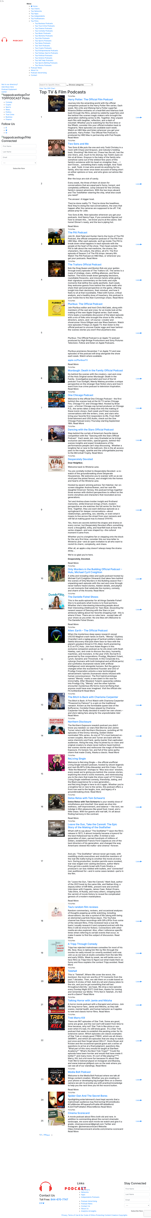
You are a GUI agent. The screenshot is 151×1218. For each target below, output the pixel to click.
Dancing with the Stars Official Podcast (91, 429)
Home (83, 1187)
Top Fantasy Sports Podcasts (46, 53)
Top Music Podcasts (43, 33)
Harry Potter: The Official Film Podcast (90, 99)
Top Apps (34, 14)
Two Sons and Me (78, 143)
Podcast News (36, 68)
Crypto (8, 105)
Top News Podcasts (42, 43)
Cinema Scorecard (79, 1113)
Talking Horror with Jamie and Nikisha (90, 1000)
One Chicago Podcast (80, 395)
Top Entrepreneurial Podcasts (46, 50)
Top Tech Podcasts (42, 46)
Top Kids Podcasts (42, 38)
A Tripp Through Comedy (82, 943)
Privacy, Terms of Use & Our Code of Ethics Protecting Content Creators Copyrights (94, 1215)
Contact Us (85, 1206)
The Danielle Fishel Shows (83, 596)
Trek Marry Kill (76, 1017)
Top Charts (35, 9)
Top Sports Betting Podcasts (46, 63)
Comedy (9, 102)
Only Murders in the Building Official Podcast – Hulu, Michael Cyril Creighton (95, 571)
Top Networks (36, 11)
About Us (34, 70)
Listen (138, 117)
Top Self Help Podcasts (44, 60)
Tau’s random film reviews (83, 906)
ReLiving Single (77, 758)
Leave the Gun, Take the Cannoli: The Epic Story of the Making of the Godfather (92, 826)
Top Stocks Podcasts (43, 65)
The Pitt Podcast (77, 232)
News (8, 110)
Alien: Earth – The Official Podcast (88, 630)
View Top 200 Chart (47, 88)
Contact (34, 75)
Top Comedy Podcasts (44, 31)
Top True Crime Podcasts (45, 26)
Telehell (72, 970)
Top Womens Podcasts (44, 36)
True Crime (10, 114)
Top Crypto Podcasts (43, 48)
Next (48, 1135)
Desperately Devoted (80, 459)
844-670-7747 (59, 1199)
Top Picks (34, 21)
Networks (85, 1192)
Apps (83, 1195)
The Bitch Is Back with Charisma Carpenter (93, 697)
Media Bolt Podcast (79, 1071)
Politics (8, 112)
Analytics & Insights (88, 1211)
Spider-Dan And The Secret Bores (87, 1095)
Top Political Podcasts (43, 55)
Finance (9, 119)
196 (44, 1135)
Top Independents (38, 16)
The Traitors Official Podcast (84, 264)
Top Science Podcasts (43, 58)
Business (9, 117)
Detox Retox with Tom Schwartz (86, 798)
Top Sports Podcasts (43, 41)
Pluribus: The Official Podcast (85, 303)
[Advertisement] (75, 1158)
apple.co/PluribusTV (78, 360)
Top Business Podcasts (44, 23)
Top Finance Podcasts (43, 28)
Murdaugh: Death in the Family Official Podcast (95, 370)
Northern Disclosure (79, 721)
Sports (8, 107)
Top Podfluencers (37, 18)
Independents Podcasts (90, 1197)
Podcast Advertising (39, 73)
